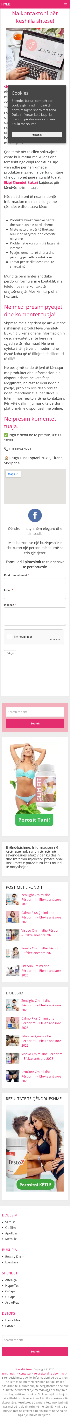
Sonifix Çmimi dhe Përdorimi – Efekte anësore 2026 (42, 950)
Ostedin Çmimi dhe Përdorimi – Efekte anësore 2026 (41, 970)
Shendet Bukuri (24, 1369)
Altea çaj (11, 1280)
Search (35, 723)
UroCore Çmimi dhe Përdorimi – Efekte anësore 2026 (41, 1076)
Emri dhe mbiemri (16, 575)
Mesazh (10, 604)
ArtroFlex (12, 1302)
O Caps (10, 1291)
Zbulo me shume (24, 124)
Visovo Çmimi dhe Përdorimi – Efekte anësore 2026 (42, 932)
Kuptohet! (37, 134)
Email (8, 590)
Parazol (10, 1326)
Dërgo (10, 653)
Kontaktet (25, 1373)
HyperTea (12, 1286)
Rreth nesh (9, 1373)
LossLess (11, 1262)
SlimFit (10, 1222)
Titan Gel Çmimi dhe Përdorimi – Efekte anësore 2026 (41, 1041)
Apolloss (11, 1233)
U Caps (10, 1297)
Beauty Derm (14, 1257)
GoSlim (10, 1228)
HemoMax (12, 1320)
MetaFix (11, 1239)
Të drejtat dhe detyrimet (50, 1373)
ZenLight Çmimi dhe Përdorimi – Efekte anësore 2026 (41, 899)
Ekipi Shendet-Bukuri (21, 182)
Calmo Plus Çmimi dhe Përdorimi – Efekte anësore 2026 (41, 917)
